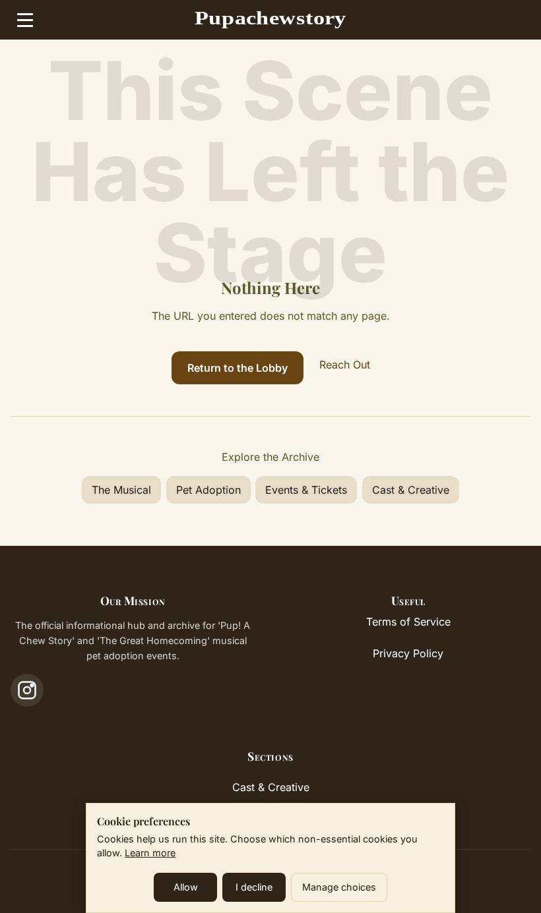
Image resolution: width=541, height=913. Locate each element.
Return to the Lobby (237, 367)
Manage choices (339, 887)
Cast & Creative (410, 489)
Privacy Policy (408, 653)
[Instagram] (27, 690)
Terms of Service (408, 621)
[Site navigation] (25, 19)
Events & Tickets (306, 489)
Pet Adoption (208, 489)
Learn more (150, 852)
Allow (186, 887)
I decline (254, 887)
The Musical (121, 489)
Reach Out (344, 364)
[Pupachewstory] (270, 19)
